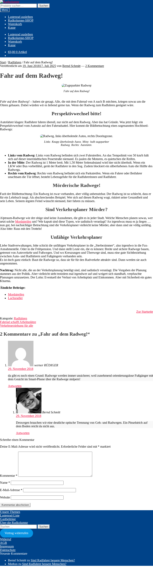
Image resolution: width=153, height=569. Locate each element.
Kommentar (8, 475)
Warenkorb (15, 24)
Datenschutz (8, 550)
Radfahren (14, 62)
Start (3, 62)
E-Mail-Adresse (11, 490)
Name (5, 482)
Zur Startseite (144, 311)
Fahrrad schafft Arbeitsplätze (18, 322)
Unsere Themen (10, 512)
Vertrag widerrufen (16, 533)
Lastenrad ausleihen (20, 17)
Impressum (7, 546)
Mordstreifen (23, 221)
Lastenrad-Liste (10, 515)
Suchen (43, 5)
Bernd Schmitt (71, 66)
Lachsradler (15, 298)
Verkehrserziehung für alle (16, 325)
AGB (3, 542)
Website (5, 497)
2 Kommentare (94, 66)
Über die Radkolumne (14, 522)
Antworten (15, 386)
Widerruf (5, 539)
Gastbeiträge (8, 519)
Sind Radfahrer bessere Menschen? (53, 560)
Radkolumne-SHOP (20, 20)
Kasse (12, 27)
